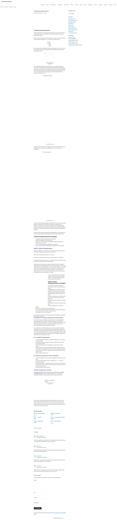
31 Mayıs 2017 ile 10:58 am (42, 457)
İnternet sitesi (36, 502)
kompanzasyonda (43, 66)
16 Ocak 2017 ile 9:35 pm (41, 437)
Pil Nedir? (39, 417)
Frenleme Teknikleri (41, 413)
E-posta (35, 497)
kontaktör (55, 48)
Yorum (35, 480)
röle (39, 312)
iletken (49, 264)
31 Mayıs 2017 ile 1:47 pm (41, 467)
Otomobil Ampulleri (71, 40)
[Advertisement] (50, 22)
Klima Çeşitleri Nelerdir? (72, 28)
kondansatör (62, 225)
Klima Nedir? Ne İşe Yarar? (72, 29)
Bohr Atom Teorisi (71, 37)
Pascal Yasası (57, 413)
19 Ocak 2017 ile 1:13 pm (41, 447)
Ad (34, 492)
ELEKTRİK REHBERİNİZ (6, 1)
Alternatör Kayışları (71, 26)
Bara (35, 260)
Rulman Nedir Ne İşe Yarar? (73, 20)
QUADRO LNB (70, 31)
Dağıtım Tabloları (58, 421)
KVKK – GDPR (70, 25)
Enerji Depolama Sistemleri (60, 417)
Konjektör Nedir (70, 23)
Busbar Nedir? (40, 421)
